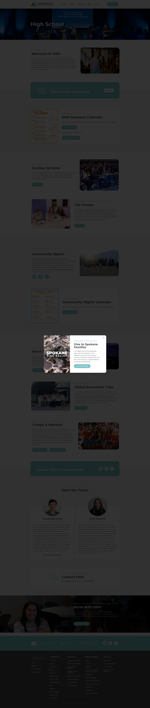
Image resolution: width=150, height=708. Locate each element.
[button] (104, 338)
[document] (75, 354)
